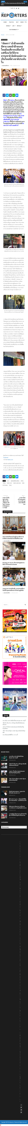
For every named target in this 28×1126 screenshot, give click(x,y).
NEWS (21, 22)
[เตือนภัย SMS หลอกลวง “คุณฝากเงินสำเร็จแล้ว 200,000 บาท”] (4, 794)
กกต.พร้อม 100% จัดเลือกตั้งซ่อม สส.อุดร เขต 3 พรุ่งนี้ (14, 720)
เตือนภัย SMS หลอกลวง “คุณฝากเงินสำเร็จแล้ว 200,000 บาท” (17, 792)
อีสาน (10, 485)
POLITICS (11, 22)
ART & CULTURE (10, 35)
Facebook (5, 457)
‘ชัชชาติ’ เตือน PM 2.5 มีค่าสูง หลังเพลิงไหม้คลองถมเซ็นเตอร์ (13, 723)
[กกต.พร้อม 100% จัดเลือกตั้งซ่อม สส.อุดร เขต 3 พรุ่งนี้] (4, 758)
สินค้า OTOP (9, 483)
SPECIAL (19, 26)
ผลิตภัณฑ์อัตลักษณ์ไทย (15, 480)
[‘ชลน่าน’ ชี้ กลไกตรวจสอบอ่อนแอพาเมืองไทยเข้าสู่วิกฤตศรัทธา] (4, 773)
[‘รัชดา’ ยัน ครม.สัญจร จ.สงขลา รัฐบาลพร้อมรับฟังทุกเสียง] (4, 781)
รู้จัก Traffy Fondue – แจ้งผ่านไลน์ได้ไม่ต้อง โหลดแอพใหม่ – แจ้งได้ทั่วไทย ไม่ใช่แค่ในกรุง (17, 800)
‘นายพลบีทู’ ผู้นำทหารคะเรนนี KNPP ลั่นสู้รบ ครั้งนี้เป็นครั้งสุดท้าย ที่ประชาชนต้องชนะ (18, 815)
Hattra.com (10, 459)
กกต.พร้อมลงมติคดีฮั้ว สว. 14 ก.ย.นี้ (10, 734)
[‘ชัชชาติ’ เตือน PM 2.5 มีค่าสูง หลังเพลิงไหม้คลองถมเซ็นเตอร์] (4, 766)
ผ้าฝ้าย (22, 480)
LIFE (13, 26)
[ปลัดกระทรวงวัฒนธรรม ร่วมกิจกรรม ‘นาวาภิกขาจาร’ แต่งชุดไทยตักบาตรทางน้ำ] (4, 808)
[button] (24, 1)
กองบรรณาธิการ (7, 592)
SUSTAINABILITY (13, 29)
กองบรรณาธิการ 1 (5, 65)
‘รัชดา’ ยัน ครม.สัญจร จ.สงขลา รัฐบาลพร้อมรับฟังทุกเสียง (14, 731)
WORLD (8, 26)
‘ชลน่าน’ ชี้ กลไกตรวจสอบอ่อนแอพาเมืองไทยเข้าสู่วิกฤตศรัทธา (13, 727)
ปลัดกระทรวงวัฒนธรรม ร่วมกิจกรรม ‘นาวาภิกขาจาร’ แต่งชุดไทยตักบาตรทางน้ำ (18, 808)
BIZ (17, 22)
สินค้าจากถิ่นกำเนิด (17, 483)
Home (5, 22)
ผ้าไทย (4, 483)
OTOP (8, 480)
